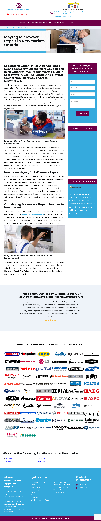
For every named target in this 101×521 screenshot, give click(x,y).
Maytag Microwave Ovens (33, 214)
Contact (70, 22)
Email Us (82, 485)
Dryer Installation (59, 482)
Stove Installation (59, 490)
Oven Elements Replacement (37, 496)
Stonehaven (41, 461)
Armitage (9, 458)
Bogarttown (9, 461)
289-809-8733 (62, 16)
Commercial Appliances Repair (40, 483)
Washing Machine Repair (40, 500)
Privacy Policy (58, 492)
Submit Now (82, 113)
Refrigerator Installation (62, 487)
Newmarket (41, 458)
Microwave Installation (61, 485)
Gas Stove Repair (37, 487)
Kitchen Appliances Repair (38, 491)
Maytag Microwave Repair (19, 27)
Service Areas (59, 22)
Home (22, 22)
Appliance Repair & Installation (39, 22)
